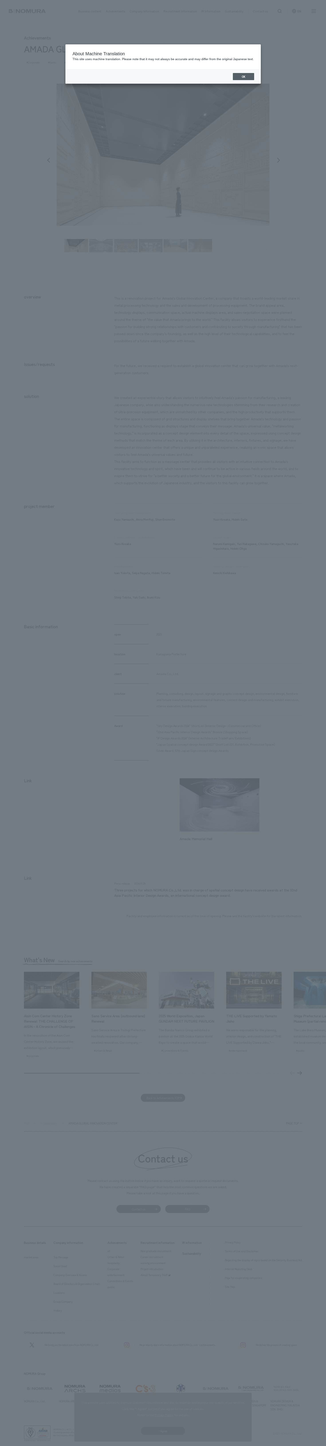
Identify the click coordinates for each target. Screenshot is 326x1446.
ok (243, 77)
